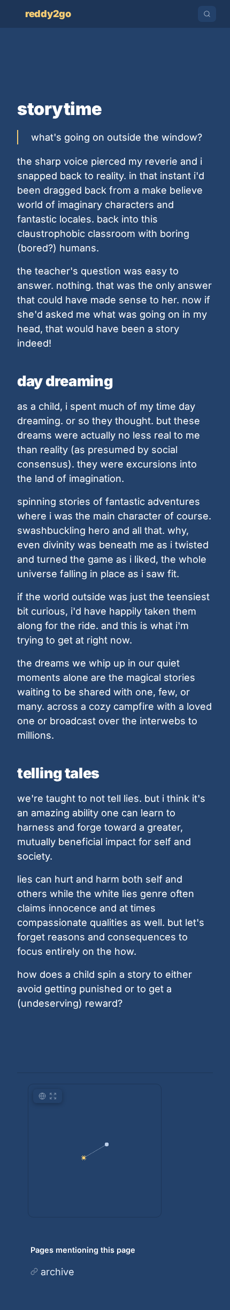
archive (57, 1271)
